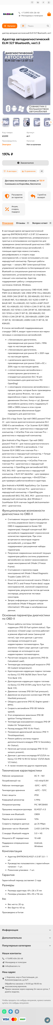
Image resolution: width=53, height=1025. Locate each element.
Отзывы (22, 223)
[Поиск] (48, 26)
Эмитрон (6, 144)
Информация (10, 930)
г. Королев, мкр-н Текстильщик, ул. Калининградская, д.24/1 (21, 978)
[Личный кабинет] (49, 2)
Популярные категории (16, 945)
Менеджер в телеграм (32, 15)
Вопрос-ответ (41, 223)
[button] (2, 122)
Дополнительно (12, 937)
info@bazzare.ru (12, 966)
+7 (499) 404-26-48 (30, 12)
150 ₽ (41, 180)
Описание (7, 223)
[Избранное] (32, 2)
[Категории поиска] (23, 26)
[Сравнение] (38, 2)
